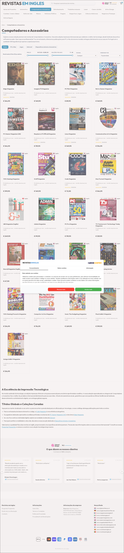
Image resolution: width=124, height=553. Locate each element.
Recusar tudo (61, 289)
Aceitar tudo (88, 289)
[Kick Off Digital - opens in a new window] (95, 263)
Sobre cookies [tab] (62, 268)
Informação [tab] (89, 268)
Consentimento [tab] (34, 268)
